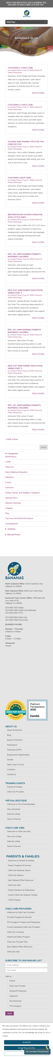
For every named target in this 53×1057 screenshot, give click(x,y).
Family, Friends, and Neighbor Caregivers (22, 492)
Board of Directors (15, 740)
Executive (9, 487)
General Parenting (13, 503)
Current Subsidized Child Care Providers (23, 927)
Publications (12, 745)
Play (7, 513)
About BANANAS (14, 730)
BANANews (10, 456)
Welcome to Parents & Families (21, 860)
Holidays (9, 508)
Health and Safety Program (18, 937)
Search (43, 447)
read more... (38, 93)
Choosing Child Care (19, 177)
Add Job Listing (13, 814)
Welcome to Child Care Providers (21, 912)
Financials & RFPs (14, 750)
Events (8, 482)
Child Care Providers (15, 792)
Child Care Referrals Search (19, 870)
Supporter (13, 996)
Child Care (9, 467)
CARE (8, 461)
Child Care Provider (17, 986)
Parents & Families (14, 787)
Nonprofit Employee (17, 991)
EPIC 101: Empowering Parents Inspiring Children (24, 255)
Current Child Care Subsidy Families (22, 895)
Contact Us (11, 774)
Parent (12, 981)
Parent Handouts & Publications (21, 890)
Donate (10, 759)
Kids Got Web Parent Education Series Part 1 (25, 367)
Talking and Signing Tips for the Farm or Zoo (26, 143)
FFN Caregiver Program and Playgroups (23, 922)
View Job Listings (14, 836)
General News (11, 498)
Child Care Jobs (14, 885)
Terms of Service (14, 819)
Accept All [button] (26, 1042)
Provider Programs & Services (19, 917)
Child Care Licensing (15, 932)
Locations (11, 769)
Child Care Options (16, 875)
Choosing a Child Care (20, 67)
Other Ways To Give (15, 764)
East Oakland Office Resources (20, 880)
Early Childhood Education (16, 472)
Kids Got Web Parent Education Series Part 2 (25, 291)
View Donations (13, 809)
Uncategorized (11, 523)
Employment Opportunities (18, 755)
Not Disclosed (15, 1001)
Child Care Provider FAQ (17, 942)
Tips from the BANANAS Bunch (19, 518)
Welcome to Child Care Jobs (19, 831)
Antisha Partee (16, 70)
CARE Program (14, 900)
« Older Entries (11, 439)
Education (9, 477)
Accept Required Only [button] (26, 1048)
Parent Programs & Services (19, 865)
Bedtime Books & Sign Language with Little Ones (25, 216)
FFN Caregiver (15, 1006)
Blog (9, 735)
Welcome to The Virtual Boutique (21, 804)
